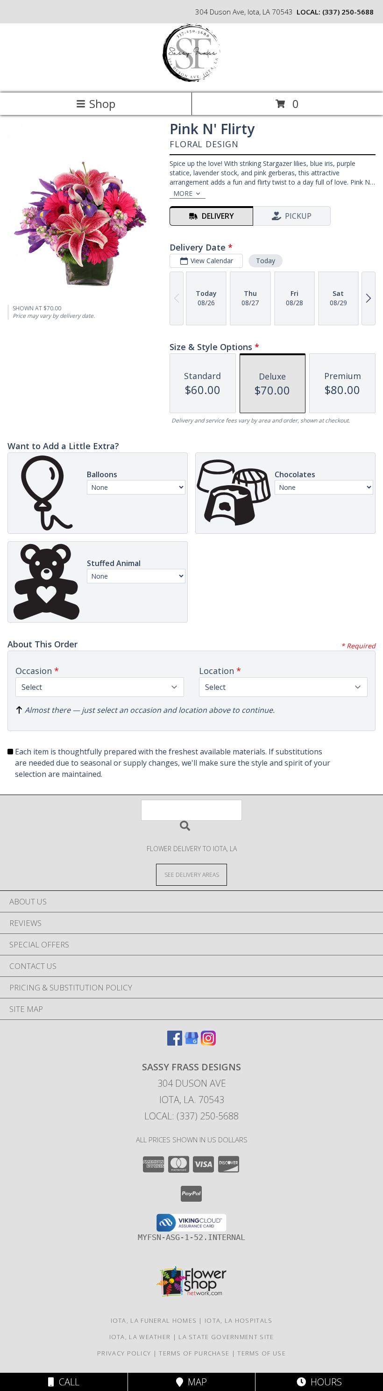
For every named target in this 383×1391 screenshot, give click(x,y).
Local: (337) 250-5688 (191, 1116)
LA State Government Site (226, 1337)
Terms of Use (261, 1353)
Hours (324, 1382)
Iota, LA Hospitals (238, 1320)
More (182, 193)
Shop (102, 103)
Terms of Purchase (194, 1353)
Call (66, 1382)
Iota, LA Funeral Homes (154, 1320)
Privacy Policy (124, 1353)
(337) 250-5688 (348, 11)
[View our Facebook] (174, 1042)
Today (265, 260)
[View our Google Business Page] (191, 1042)
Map (195, 1382)
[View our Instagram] (208, 1042)
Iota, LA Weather (140, 1337)
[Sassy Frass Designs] (192, 79)
